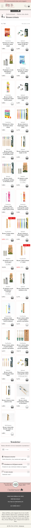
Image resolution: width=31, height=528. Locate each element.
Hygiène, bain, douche (22, 14)
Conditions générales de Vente (15, 496)
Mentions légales (15, 499)
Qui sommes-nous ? (15, 506)
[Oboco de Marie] (10, 6)
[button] (2, 6)
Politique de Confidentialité (15, 502)
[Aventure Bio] (15, 484)
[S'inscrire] (27, 449)
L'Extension (21, 526)
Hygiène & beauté (10, 14)
